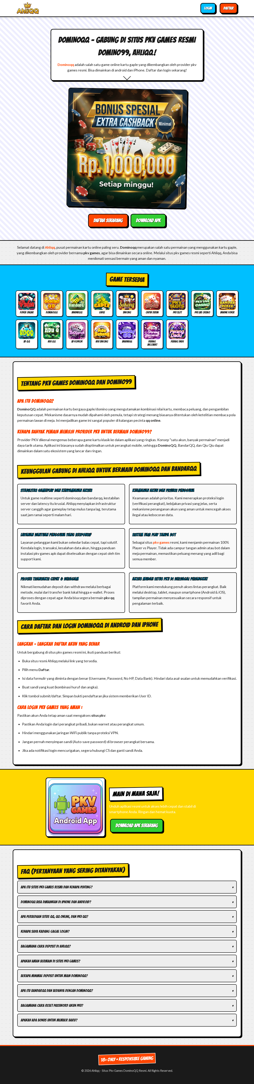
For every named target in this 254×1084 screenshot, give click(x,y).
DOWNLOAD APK (148, 220)
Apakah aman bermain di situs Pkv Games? (50, 961)
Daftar (228, 8)
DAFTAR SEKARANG (108, 220)
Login (208, 8)
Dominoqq (66, 65)
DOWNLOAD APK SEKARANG (136, 825)
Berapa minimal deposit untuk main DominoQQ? (54, 976)
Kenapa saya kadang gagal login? (45, 931)
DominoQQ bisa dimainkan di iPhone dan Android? (56, 902)
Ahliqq (50, 247)
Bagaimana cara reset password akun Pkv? (52, 1005)
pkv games (161, 542)
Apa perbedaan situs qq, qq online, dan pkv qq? (54, 916)
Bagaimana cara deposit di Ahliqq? (45, 946)
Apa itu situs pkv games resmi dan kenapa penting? (56, 887)
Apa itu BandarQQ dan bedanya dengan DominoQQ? (57, 991)
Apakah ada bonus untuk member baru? (49, 1020)
